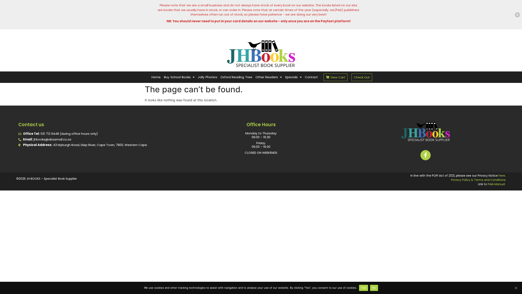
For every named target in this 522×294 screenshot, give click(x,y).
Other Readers (266, 77)
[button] (517, 14)
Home (156, 77)
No (374, 287)
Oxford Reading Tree (236, 77)
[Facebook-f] (425, 155)
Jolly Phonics (207, 77)
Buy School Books (177, 77)
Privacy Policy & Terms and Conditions (478, 180)
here (502, 176)
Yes (363, 287)
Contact (311, 77)
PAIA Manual (496, 184)
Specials (291, 77)
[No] (515, 287)
